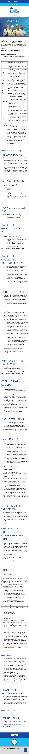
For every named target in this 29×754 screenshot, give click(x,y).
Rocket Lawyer (9, 722)
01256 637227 (16, 1)
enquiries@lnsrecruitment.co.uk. (15, 403)
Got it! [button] (25, 750)
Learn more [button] (5, 751)
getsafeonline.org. (8, 410)
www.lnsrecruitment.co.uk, (13, 117)
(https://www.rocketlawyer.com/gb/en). (12, 724)
